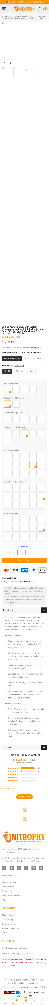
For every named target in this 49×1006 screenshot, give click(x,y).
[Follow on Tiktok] (41, 867)
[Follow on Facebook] (4, 867)
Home (4, 16)
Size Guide (19, 366)
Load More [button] (24, 796)
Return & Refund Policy (11, 895)
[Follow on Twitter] (11, 867)
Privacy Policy (7, 920)
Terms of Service (9, 924)
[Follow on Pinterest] (26, 867)
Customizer (12, 578)
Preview (24, 546)
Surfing (18, 582)
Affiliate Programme (10, 928)
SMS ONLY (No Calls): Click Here (15, 954)
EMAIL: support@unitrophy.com (15, 948)
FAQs (4, 900)
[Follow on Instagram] (19, 867)
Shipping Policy (8, 891)
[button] (8, 337)
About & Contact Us (10, 915)
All (13, 582)
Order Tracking (8, 887)
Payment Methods (9, 882)
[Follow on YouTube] (33, 867)
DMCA (4, 933)
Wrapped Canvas (28, 582)
